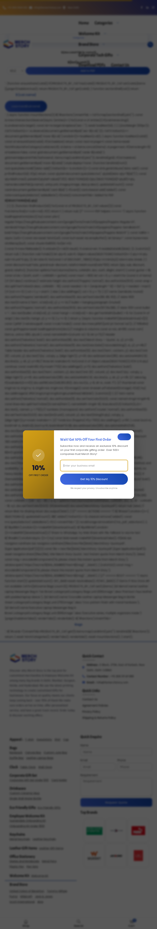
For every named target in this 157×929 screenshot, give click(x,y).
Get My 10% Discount (94, 479)
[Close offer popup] (124, 436)
